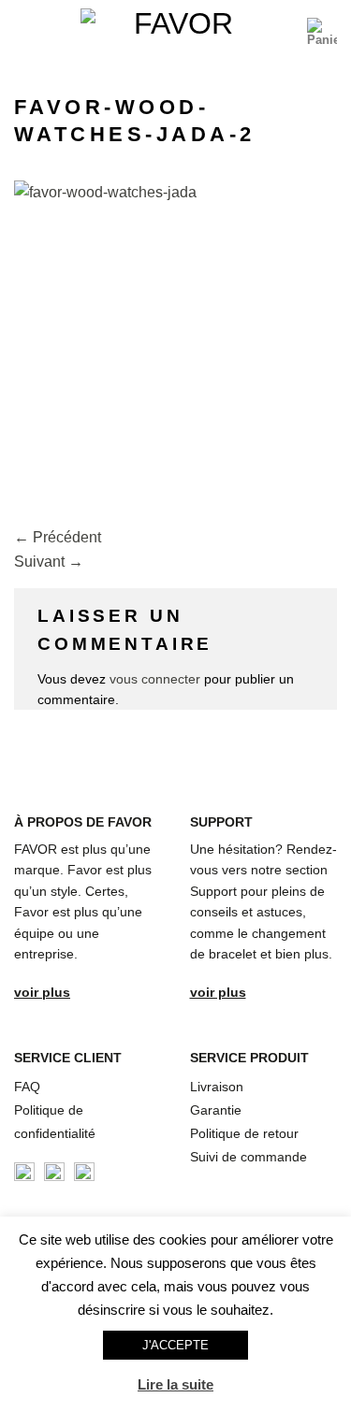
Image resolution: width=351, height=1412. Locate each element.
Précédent (57, 537)
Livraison (216, 1086)
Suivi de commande (248, 1156)
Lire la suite (175, 1384)
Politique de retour (244, 1133)
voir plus (42, 992)
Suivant (48, 561)
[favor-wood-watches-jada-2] (175, 341)
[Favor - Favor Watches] (175, 32)
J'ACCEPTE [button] (175, 1345)
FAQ (27, 1086)
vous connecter (155, 678)
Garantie (215, 1109)
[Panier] (322, 32)
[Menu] (25, 32)
